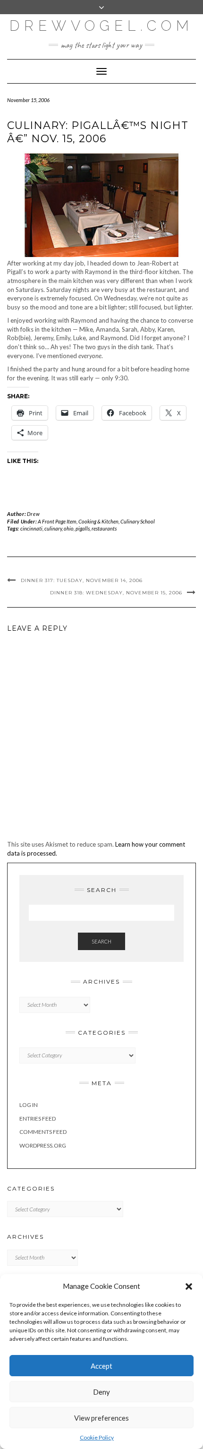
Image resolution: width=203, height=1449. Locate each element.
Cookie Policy (97, 1437)
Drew (33, 514)
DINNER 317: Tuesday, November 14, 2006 (82, 580)
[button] (189, 1286)
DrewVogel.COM (101, 25)
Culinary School (137, 521)
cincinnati (31, 528)
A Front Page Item (57, 521)
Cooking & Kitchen (98, 521)
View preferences (101, 1418)
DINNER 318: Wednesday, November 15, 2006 (116, 593)
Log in (28, 1104)
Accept (101, 1366)
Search (101, 941)
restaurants (104, 528)
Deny (101, 1392)
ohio (69, 528)
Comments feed (43, 1131)
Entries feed (37, 1118)
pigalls (83, 528)
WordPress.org (42, 1145)
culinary (53, 528)
